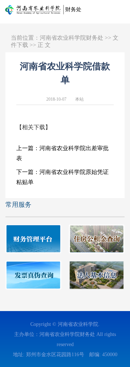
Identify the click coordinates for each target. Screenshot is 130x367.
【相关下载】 (33, 127)
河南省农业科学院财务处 (71, 38)
